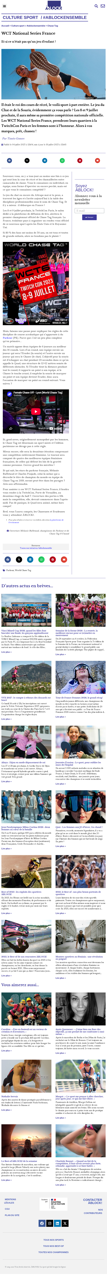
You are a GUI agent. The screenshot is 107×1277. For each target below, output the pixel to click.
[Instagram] (49, 1223)
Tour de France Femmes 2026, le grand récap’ (79, 697)
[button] (4, 6)
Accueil (5, 25)
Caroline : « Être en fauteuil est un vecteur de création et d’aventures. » (24, 1030)
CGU (7, 1209)
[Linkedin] (57, 1223)
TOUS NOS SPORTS (53, 1240)
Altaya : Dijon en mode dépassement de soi (23, 762)
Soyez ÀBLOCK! (84, 187)
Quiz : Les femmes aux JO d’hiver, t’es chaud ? (79, 827)
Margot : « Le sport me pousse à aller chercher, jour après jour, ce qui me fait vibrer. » (80, 1097)
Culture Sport (20, 17)
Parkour (7, 337)
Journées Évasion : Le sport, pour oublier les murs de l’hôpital (78, 763)
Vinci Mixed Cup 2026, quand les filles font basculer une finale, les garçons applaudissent (24, 631)
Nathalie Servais (9, 1096)
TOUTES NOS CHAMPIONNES (53, 1252)
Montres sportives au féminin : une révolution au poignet (79, 957)
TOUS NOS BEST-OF (53, 1246)
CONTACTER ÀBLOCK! (92, 1201)
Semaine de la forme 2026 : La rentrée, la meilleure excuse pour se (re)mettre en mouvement (77, 633)
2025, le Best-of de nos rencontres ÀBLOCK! (24, 956)
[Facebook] (42, 1223)
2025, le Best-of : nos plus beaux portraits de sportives (78, 893)
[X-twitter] (65, 1223)
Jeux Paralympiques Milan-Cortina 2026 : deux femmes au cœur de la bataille (25, 828)
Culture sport (18, 25)
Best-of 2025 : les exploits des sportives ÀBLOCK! (21, 893)
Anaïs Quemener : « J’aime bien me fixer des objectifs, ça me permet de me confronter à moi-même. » (80, 1031)
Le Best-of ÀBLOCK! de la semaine (19, 1161)
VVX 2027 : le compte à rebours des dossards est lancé (26, 698)
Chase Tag (52, 25)
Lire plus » (6, 652)
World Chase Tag (23, 570)
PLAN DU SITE (12, 1215)
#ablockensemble (36, 25)
